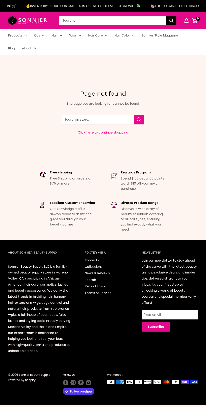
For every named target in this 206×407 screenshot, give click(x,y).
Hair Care (95, 35)
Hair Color (122, 35)
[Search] (171, 20)
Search (90, 280)
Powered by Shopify (22, 380)
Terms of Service (98, 293)
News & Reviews (97, 273)
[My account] (186, 20)
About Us (29, 48)
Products (15, 35)
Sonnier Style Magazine (160, 35)
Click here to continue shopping (103, 132)
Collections (93, 266)
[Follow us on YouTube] (88, 382)
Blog (11, 48)
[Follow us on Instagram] (73, 382)
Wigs (73, 35)
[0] (194, 20)
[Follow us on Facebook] (65, 382)
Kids (37, 35)
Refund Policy (95, 286)
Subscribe (156, 326)
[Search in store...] (139, 119)
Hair (55, 35)
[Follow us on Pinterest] (81, 382)
